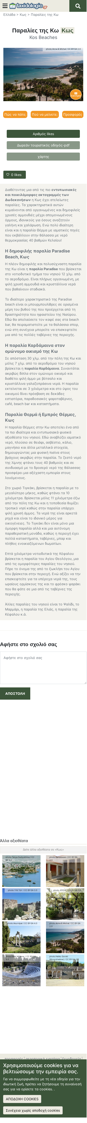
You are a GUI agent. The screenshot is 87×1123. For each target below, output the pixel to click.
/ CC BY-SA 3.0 (30, 890)
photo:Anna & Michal (56, 49)
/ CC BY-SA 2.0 (73, 49)
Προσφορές (72, 114)
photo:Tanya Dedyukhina (17, 857)
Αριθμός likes (43, 134)
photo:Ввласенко (57, 857)
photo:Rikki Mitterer (15, 956)
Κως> (25, 14)
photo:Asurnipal (14, 923)
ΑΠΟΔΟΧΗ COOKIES (22, 1099)
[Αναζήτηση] (78, 6)
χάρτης (43, 156)
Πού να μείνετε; (45, 114)
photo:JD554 (59, 890)
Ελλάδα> (11, 14)
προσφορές (14, 1059)
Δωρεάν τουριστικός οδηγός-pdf (43, 145)
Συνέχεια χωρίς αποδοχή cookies (33, 1110)
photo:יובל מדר (15, 890)
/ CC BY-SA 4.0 (30, 923)
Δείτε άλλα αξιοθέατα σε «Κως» (43, 849)
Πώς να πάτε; (15, 114)
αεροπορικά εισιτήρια (43, 1059)
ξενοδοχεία (71, 1059)
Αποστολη (15, 693)
